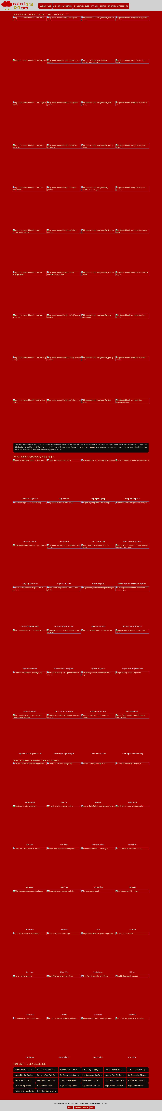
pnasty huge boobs (87, 447)
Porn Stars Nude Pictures (86, 6)
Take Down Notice (81, 1107)
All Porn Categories (62, 6)
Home (70, 1107)
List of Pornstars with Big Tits (114, 6)
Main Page (46, 6)
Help (92, 1107)
